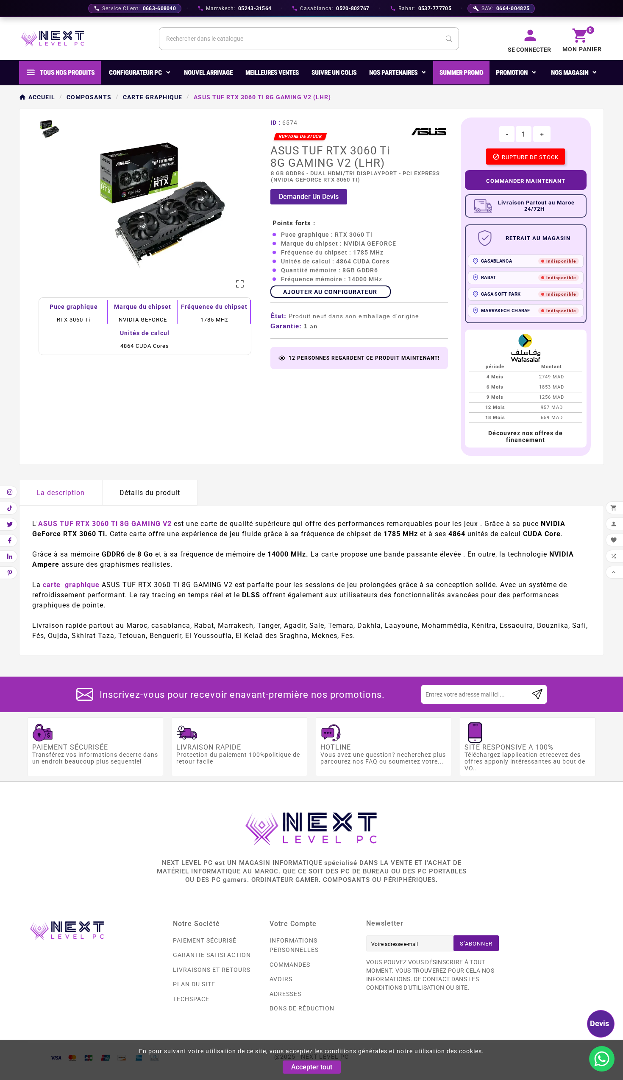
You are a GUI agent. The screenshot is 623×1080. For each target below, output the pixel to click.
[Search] (449, 38)
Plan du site (194, 984)
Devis (599, 1023)
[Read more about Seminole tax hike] (537, 694)
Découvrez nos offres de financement (525, 436)
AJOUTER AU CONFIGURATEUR (330, 291)
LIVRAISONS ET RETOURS (211, 969)
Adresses (285, 993)
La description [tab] (60, 493)
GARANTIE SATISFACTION (212, 954)
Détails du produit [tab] (150, 493)
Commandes (290, 964)
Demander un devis (309, 197)
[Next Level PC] (53, 38)
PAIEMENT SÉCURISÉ (204, 940)
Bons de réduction (302, 1008)
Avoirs (281, 979)
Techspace (191, 999)
